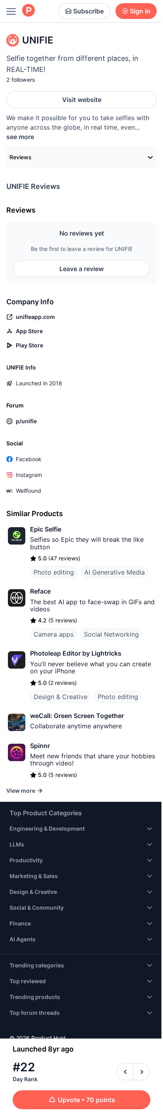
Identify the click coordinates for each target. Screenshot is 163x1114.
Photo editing (54, 572)
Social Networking (111, 634)
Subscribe (88, 11)
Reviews (20, 157)
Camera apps (54, 634)
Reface (40, 591)
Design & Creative (60, 697)
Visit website (81, 100)
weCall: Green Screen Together (77, 716)
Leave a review (81, 269)
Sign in (140, 11)
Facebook (29, 459)
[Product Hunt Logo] (28, 11)
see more (20, 137)
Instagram (29, 474)
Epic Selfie (45, 529)
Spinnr (40, 746)
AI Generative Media (114, 572)
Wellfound (28, 490)
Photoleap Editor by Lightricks (75, 653)
